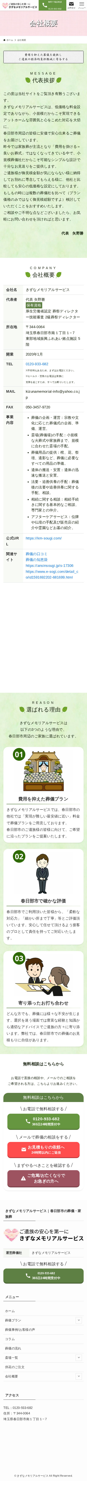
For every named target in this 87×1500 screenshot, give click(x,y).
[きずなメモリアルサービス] (19, 5)
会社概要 (11, 1376)
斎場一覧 (11, 1357)
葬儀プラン (13, 1320)
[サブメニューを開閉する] (79, 1320)
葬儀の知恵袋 (37, 559)
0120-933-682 (37, 364)
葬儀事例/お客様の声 (20, 1329)
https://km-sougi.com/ (44, 538)
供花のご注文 (14, 1367)
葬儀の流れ (13, 1348)
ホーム (10, 1311)
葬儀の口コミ (37, 554)
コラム (10, 1339)
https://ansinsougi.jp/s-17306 (49, 565)
